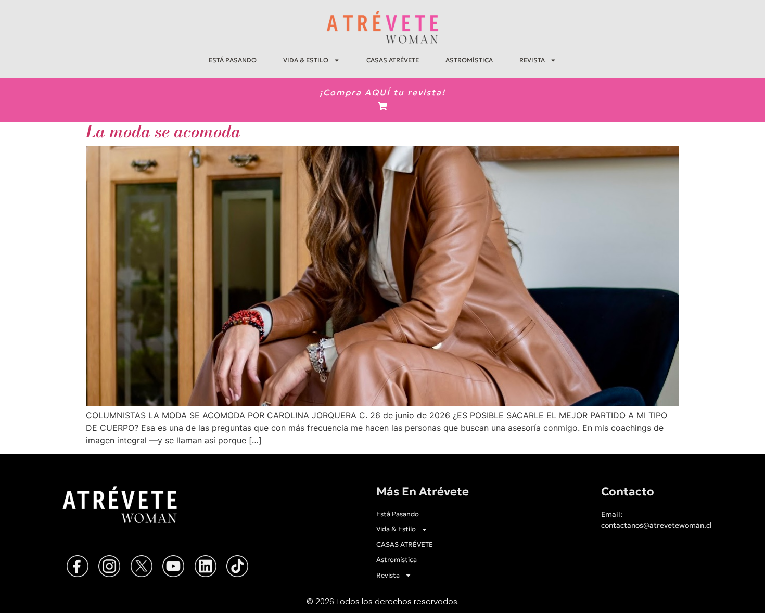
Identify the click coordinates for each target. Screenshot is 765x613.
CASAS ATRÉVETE (392, 60)
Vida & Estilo (305, 60)
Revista (532, 60)
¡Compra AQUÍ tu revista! (382, 92)
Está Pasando (233, 60)
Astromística (469, 60)
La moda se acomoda (163, 131)
